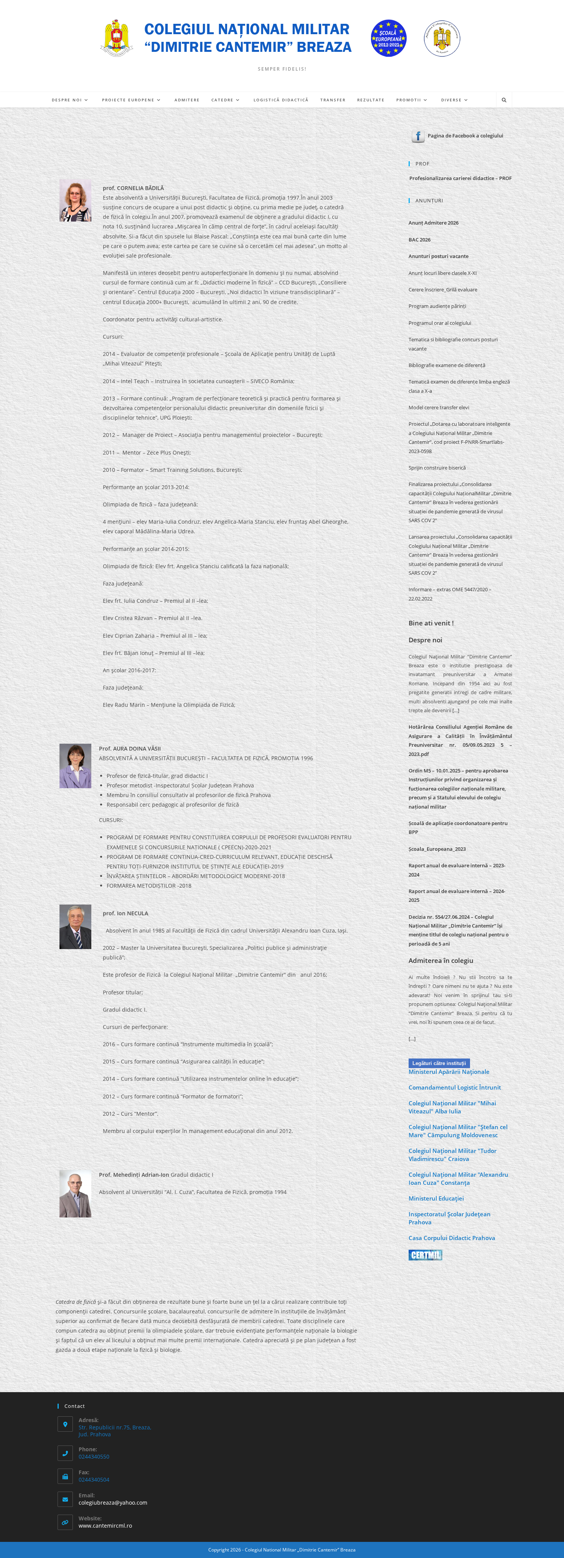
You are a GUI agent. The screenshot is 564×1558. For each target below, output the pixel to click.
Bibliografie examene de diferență (447, 365)
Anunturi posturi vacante (438, 256)
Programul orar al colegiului (440, 322)
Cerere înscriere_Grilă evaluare (443, 289)
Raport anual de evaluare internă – (451, 891)
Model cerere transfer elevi (439, 407)
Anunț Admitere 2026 (433, 222)
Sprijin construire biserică (437, 467)
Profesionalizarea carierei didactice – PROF (460, 178)
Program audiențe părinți (437, 306)
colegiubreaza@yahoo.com (113, 1502)
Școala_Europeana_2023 (437, 848)
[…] (455, 710)
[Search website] (504, 100)
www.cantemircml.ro (105, 1525)
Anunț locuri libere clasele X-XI (443, 273)
